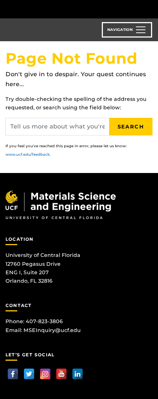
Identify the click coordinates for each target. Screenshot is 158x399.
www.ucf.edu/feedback (28, 154)
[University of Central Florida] (55, 9)
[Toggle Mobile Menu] (150, 8)
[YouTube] (61, 373)
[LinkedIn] (77, 373)
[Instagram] (45, 373)
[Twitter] (29, 373)
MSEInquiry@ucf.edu (52, 330)
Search (131, 126)
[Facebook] (12, 373)
